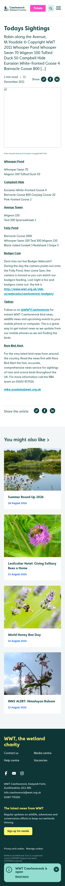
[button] (43, 79)
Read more (22, 876)
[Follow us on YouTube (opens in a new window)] (14, 773)
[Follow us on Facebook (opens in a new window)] (6, 773)
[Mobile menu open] (58, 9)
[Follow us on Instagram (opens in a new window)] (22, 773)
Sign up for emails (18, 831)
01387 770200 (12, 797)
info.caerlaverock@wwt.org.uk (22, 792)
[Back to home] (54, 861)
